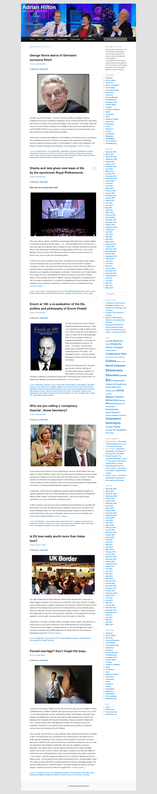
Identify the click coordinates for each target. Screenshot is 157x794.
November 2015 (111, 176)
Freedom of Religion (113, 109)
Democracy (54, 153)
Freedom (41, 523)
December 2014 (111, 195)
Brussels (74, 151)
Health (108, 112)
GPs (115, 384)
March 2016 (110, 171)
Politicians (47, 385)
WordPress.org (111, 714)
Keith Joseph (71, 389)
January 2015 (110, 193)
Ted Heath (58, 393)
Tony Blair (72, 525)
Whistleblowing (111, 143)
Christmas (109, 83)
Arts (107, 341)
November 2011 (111, 273)
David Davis (34, 523)
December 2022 (111, 157)
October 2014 (110, 198)
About (40, 39)
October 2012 (110, 254)
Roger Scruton (86, 391)
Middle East (43, 775)
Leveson (57, 523)
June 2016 (109, 169)
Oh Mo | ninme (111, 475)
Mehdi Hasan (34, 775)
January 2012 (110, 268)
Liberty (54, 155)
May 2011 (109, 283)
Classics (33, 387)
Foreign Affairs (111, 104)
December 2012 (111, 249)
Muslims (50, 775)
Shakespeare (34, 393)
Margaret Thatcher (40, 391)
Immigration (40, 638)
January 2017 (110, 164)
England (60, 387)
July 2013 (109, 232)
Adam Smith (61, 385)
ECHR (56, 638)
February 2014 (111, 215)
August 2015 (110, 181)
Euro (62, 153)
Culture (111, 361)
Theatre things (75, 39)
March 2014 (110, 212)
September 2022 (111, 159)
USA (87, 393)
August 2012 (110, 258)
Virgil (34, 395)
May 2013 (109, 237)
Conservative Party (67, 521)
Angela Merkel (65, 151)
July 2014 (109, 203)
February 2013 (111, 244)
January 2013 (110, 246)
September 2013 (111, 227)
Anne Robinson (82, 385)
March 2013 (110, 242)
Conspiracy (78, 521)
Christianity (116, 343)
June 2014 (109, 205)
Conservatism (55, 521)
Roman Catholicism (46, 157)
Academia (109, 78)
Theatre (116, 426)
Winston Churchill (47, 395)
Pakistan (56, 775)
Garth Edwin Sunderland (72, 291)
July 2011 (109, 278)
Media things (49, 39)
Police (32, 525)
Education (66, 773)
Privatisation (110, 134)
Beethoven (118, 340)
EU (59, 153)
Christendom (34, 153)
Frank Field (82, 387)
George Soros (80, 153)
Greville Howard (44, 389)
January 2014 (110, 217)
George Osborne (70, 153)
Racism (69, 775)
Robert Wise (40, 293)
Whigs (39, 395)
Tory (72, 393)
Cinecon (61, 291)
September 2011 (111, 275)
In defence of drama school (115, 303)
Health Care (122, 384)
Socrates (51, 393)
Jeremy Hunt (49, 523)
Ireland (49, 155)
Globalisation (34, 389)
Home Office (86, 773)
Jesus (65, 389)
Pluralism (63, 775)
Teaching (86, 775)
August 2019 (110, 161)
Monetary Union (63, 155)
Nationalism (73, 155)
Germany (89, 153)
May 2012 (109, 266)
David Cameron (44, 153)
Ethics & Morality (112, 97)
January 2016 (110, 174)
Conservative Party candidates (46, 387)
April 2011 (109, 285)
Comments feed (111, 712)
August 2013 (110, 229)
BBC (111, 341)
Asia (51, 638)
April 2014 (109, 210)
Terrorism (55, 525)
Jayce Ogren (85, 291)
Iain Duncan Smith (56, 389)
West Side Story (77, 293)
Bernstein (54, 291)
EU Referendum (111, 100)
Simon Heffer (43, 393)
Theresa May (63, 525)
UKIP (107, 433)
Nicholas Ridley (82, 155)
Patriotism (91, 155)
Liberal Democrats (66, 523)
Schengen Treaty (58, 157)
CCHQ (108, 344)
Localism (109, 394)
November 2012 (111, 251)
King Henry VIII (81, 389)
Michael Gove (112, 400)
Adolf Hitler (56, 151)
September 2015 (111, 178)
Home (32, 39)
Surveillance (47, 525)
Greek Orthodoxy (41, 155)
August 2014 (110, 200)
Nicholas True (62, 391)
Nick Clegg (89, 523)
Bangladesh (58, 773)
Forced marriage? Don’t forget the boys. (58, 651)
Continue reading (84, 146)
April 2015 (109, 186)
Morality (122, 400)
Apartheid (91, 385)
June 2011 (109, 280)
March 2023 (110, 154)
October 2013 (110, 225)
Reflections (110, 136)
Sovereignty (69, 157)
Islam (92, 773)
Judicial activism (84, 638)
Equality (123, 375)
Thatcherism (66, 393)
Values (111, 433)
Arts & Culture (40, 291)
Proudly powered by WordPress (78, 786)
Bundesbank (81, 151)
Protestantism (34, 157)
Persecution (110, 121)
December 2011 (111, 271)
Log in (108, 707)
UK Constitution (80, 393)
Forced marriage (75, 773)
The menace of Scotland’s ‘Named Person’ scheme (116, 470)
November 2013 (111, 222)
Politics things (62, 39)
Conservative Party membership (115, 357)
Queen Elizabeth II (113, 412)
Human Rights (65, 638)
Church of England (112, 85)
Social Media (38, 525)
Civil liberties (40, 521)
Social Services (78, 775)
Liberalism (76, 523)
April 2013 (109, 239)
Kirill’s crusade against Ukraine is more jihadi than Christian (115, 319)
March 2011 (110, 288)
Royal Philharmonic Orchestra (54, 293)
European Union (41, 151)
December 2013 (111, 220)
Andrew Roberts (71, 385)
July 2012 (109, 261)
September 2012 (111, 256)
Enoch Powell (67, 387)
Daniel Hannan (121, 361)
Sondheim (68, 293)
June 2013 (109, 234)
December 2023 (111, 152)
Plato (69, 391)
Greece (32, 155)
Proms (112, 406)
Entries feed (110, 709)
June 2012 (109, 263)
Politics (108, 131)
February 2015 (111, 191)
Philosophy (39, 385)
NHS (108, 403)
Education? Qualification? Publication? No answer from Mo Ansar (115, 451)
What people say (89, 39)
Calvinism (89, 151)
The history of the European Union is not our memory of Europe (116, 443)
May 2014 (109, 208)
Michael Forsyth (52, 391)
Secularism (122, 415)
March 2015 (110, 188)
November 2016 (111, 166)
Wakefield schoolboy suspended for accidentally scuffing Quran (116, 307)
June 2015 (109, 183)
